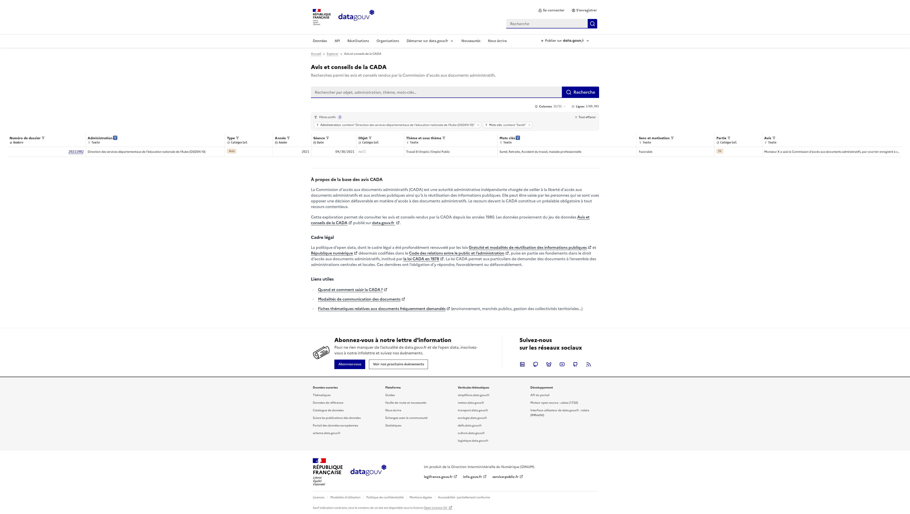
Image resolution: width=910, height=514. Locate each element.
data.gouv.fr (383, 223)
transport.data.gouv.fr (473, 410)
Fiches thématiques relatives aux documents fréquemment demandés (382, 308)
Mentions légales (421, 497)
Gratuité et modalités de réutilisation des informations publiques (528, 247)
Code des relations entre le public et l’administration (456, 253)
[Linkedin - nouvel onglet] (522, 364)
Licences (318, 497)
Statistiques (393, 425)
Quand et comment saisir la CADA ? (350, 289)
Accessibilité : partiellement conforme (464, 497)
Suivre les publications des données (337, 418)
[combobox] (551, 23)
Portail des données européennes (335, 425)
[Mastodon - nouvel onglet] (535, 364)
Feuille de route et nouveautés (405, 403)
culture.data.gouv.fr (471, 433)
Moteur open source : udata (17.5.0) (554, 403)
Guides (390, 395)
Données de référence (328, 403)
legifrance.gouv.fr (438, 476)
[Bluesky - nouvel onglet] (549, 364)
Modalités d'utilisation (345, 497)
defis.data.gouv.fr (470, 425)
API (337, 40)
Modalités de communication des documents (359, 299)
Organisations (388, 40)
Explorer (332, 54)
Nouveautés (470, 40)
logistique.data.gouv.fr (473, 441)
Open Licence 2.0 (436, 508)
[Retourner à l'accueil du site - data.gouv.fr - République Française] (368, 472)
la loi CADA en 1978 (421, 259)
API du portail (539, 395)
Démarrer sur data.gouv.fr (427, 40)
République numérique (332, 253)
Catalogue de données (328, 410)
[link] (551, 10)
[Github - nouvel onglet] (575, 364)
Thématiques (322, 395)
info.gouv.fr (472, 476)
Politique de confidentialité (385, 497)
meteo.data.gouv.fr (471, 403)
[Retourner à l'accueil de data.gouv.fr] (356, 16)
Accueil (316, 54)
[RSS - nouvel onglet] (588, 364)
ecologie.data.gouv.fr (472, 418)
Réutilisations (358, 40)
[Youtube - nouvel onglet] (562, 364)
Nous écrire (497, 40)
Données (320, 40)
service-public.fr (505, 476)
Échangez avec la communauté (406, 418)
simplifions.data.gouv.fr (474, 395)
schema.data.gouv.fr (327, 433)
